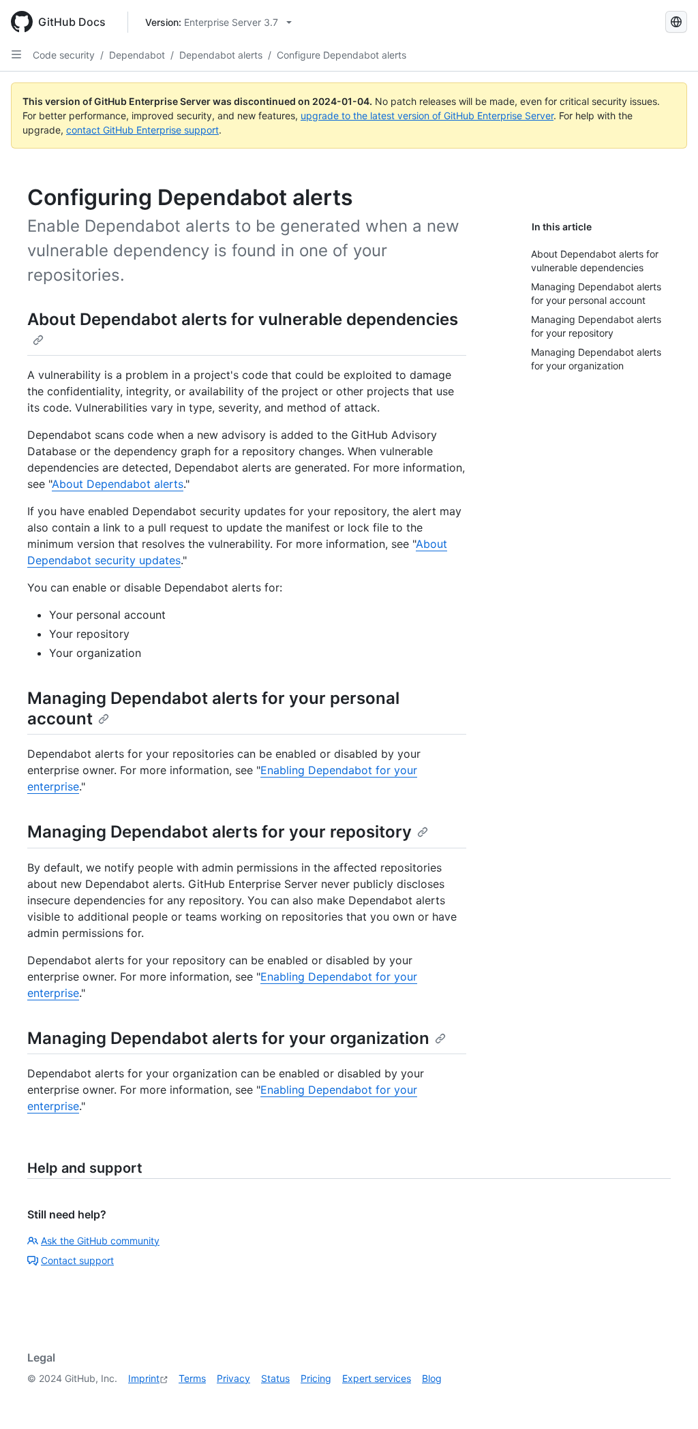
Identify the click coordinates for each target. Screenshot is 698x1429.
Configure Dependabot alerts (341, 55)
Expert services (376, 1378)
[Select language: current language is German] (676, 22)
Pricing (316, 1378)
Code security (64, 55)
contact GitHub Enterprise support (142, 130)
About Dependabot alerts (117, 484)
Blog (432, 1378)
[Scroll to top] (668, 1399)
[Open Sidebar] (16, 54)
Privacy (233, 1378)
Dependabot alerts (220, 55)
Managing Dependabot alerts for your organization (228, 1038)
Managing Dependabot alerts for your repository (219, 832)
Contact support (77, 1260)
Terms (192, 1378)
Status (275, 1378)
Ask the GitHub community (100, 1240)
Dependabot (137, 55)
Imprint (144, 1378)
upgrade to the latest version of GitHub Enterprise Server (427, 115)
